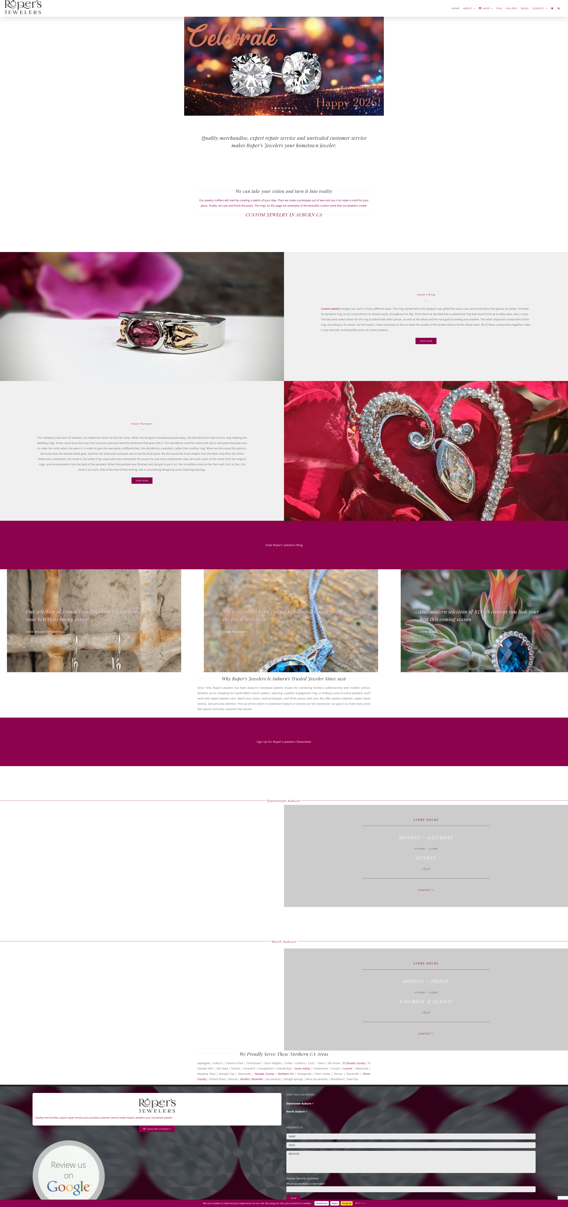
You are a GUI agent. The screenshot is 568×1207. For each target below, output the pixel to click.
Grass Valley (302, 1068)
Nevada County (264, 1074)
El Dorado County (354, 1063)
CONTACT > (426, 890)
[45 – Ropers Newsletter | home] (284, 66)
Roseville (257, 1079)
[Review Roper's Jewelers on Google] (68, 1142)
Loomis (347, 1068)
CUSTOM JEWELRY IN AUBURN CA (284, 215)
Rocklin (244, 1079)
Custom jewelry (330, 308)
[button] (559, 8)
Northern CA (286, 1074)
